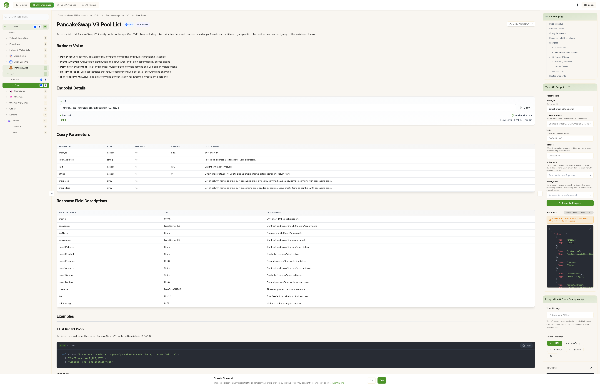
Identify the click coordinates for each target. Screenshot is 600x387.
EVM (97, 15)
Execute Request (572, 203)
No (371, 380)
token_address (554, 115)
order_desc (552, 181)
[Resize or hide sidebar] (51, 193)
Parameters (553, 95)
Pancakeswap (113, 15)
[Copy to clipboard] (591, 367)
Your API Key (553, 308)
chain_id (551, 100)
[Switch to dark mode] (577, 5)
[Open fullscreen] (589, 228)
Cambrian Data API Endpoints (73, 15)
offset (550, 144)
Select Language (555, 336)
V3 (128, 15)
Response (552, 212)
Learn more (338, 383)
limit (549, 130)
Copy (527, 107)
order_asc (552, 162)
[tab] (554, 343)
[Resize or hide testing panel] (540, 193)
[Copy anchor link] (87, 46)
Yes (382, 380)
